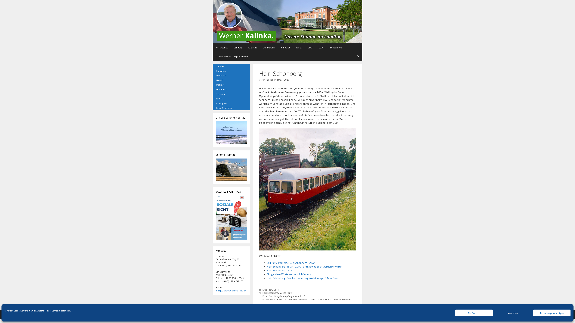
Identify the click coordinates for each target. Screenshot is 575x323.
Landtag (238, 47)
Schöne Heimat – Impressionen (232, 56)
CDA (320, 47)
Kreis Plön (267, 289)
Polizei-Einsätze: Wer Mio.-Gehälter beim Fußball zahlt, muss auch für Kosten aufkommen (306, 299)
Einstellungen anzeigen (552, 312)
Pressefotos (335, 47)
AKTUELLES (222, 47)
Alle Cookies (474, 312)
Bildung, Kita (221, 103)
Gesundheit (221, 89)
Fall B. (299, 47)
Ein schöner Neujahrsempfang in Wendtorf (283, 296)
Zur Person (269, 47)
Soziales (220, 66)
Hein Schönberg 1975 (279, 270)
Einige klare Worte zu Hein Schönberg (289, 274)
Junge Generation (224, 108)
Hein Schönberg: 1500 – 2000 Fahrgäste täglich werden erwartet (304, 266)
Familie (219, 98)
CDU (310, 47)
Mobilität (220, 84)
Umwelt (219, 80)
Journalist (285, 47)
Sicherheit (221, 71)
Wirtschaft (221, 75)
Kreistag (252, 47)
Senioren (220, 94)
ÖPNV (276, 289)
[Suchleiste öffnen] (358, 56)
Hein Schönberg (270, 292)
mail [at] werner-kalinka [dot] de (231, 290)
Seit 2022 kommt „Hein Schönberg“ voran (291, 263)
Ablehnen (513, 312)
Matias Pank (285, 292)
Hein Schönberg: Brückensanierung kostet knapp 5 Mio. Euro (303, 278)
